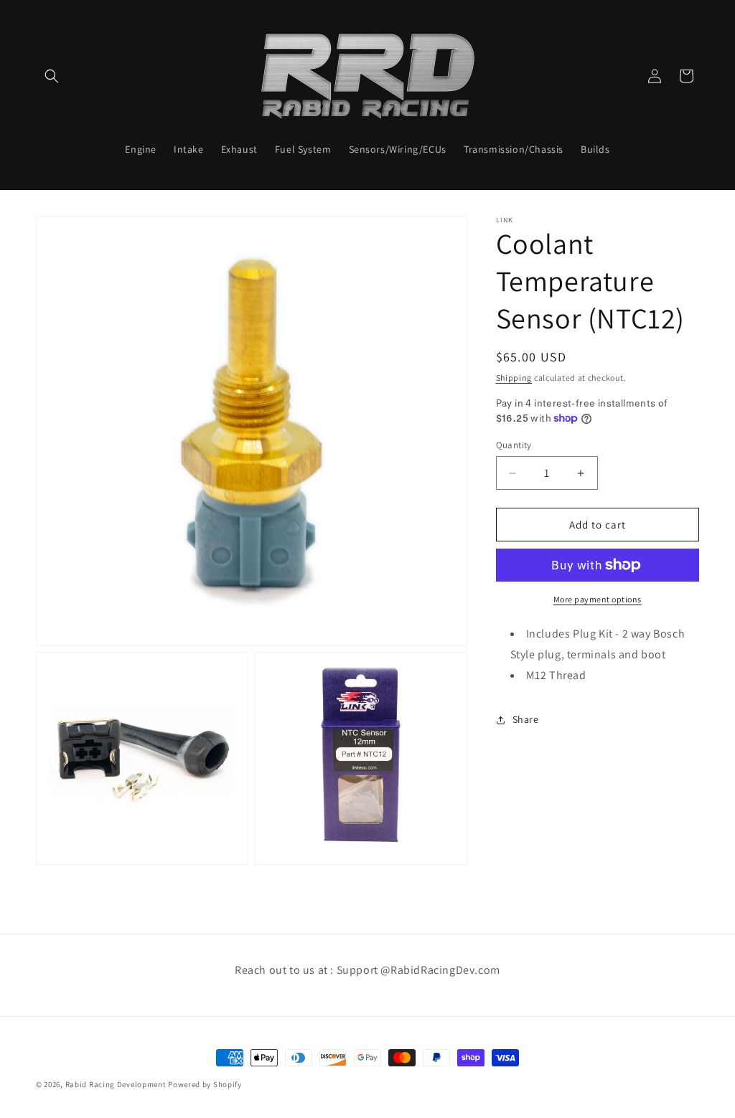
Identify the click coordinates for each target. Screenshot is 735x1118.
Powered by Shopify (205, 1084)
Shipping (514, 377)
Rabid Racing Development (116, 1084)
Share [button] (525, 719)
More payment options (597, 599)
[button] (51, 76)
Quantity (514, 445)
